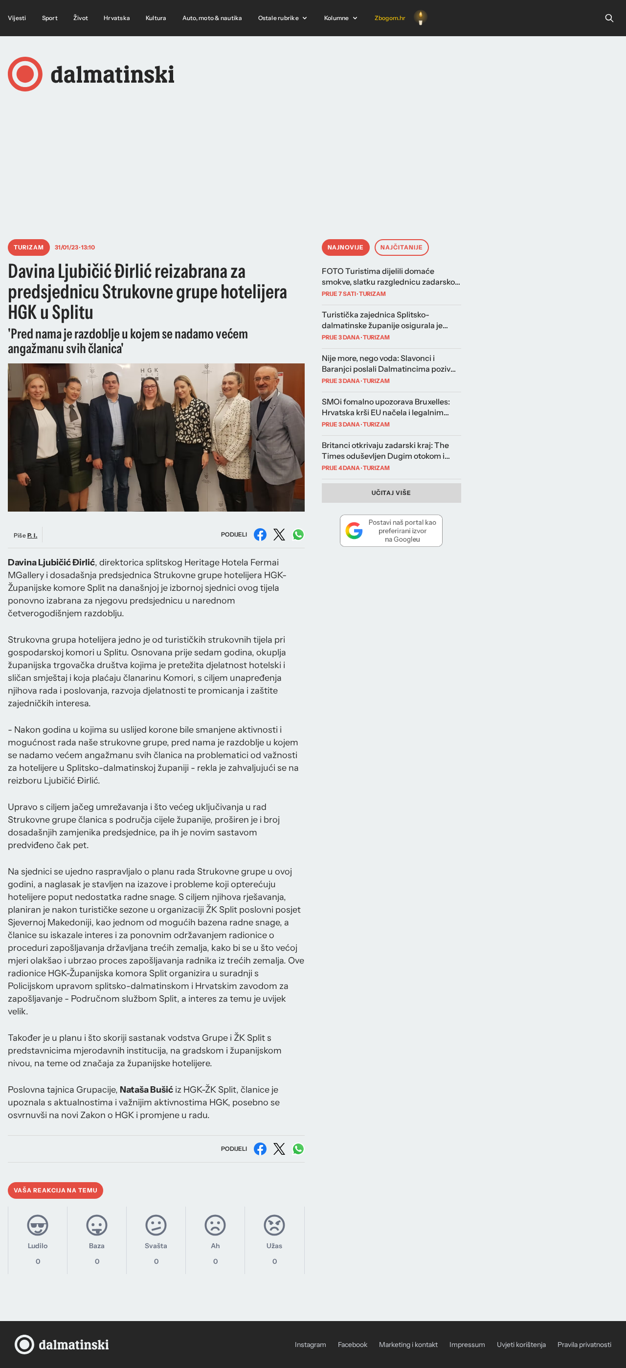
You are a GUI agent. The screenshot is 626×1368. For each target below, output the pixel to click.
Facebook (352, 1344)
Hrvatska (117, 18)
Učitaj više (392, 492)
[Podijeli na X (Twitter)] (279, 534)
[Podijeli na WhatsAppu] (298, 534)
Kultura (156, 18)
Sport (50, 18)
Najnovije (346, 247)
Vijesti (17, 18)
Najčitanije (401, 247)
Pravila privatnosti (584, 1344)
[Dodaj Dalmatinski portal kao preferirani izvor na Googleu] (392, 531)
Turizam (29, 247)
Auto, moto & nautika (212, 18)
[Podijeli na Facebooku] (260, 534)
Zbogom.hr (390, 18)
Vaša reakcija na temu (55, 1190)
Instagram (310, 1344)
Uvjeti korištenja (521, 1344)
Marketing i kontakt (408, 1344)
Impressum (467, 1344)
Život (80, 18)
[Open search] (609, 18)
